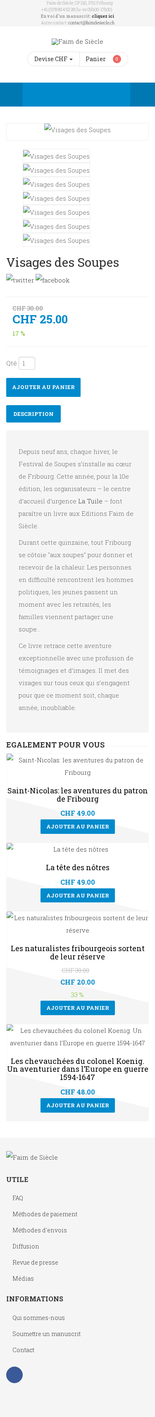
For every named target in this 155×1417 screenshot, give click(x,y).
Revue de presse (35, 1262)
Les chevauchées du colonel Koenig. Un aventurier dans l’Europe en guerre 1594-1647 (77, 1069)
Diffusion (25, 1246)
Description (33, 414)
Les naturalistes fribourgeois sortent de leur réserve (78, 952)
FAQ (17, 1198)
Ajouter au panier (43, 387)
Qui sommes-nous (38, 1318)
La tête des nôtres (78, 867)
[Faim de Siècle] (77, 41)
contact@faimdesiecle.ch (91, 23)
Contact (23, 1350)
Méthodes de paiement (44, 1214)
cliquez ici (103, 16)
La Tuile (90, 501)
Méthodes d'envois (39, 1230)
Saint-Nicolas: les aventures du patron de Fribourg (77, 795)
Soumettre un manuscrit (46, 1334)
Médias (23, 1278)
